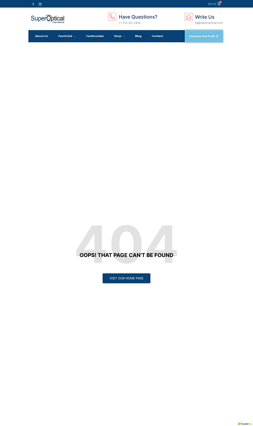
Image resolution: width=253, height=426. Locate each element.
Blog (138, 36)
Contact (157, 36)
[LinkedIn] (39, 3)
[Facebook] (32, 4)
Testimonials (95, 36)
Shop (117, 36)
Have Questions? (138, 17)
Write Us (204, 17)
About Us (41, 36)
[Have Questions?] (112, 16)
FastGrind (65, 36)
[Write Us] (189, 17)
